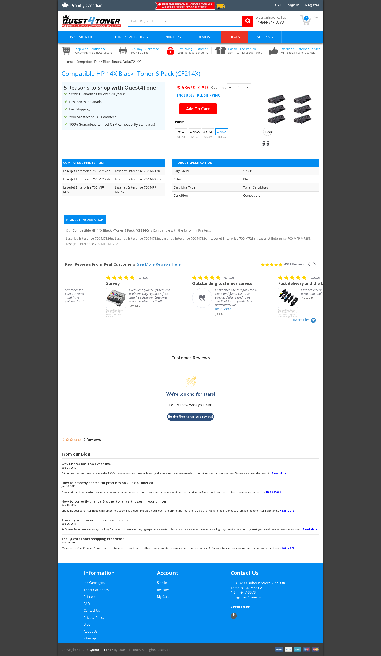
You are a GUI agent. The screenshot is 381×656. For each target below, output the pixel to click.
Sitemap (90, 638)
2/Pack (195, 131)
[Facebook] (234, 616)
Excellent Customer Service (300, 51)
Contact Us (92, 610)
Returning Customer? (193, 51)
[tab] (85, 219)
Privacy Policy (94, 617)
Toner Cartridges (96, 589)
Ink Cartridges (94, 582)
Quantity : (218, 88)
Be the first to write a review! (190, 417)
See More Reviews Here (159, 264)
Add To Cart (198, 108)
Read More (182, 309)
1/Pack (181, 131)
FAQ (87, 603)
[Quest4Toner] (91, 20)
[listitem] (98, 296)
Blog (87, 624)
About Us (90, 631)
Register (163, 589)
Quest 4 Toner (102, 649)
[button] (309, 264)
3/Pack (208, 131)
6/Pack (221, 131)
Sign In (162, 582)
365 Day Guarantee (145, 51)
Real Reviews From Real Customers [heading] (100, 264)
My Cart (163, 596)
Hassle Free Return (245, 51)
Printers (89, 596)
